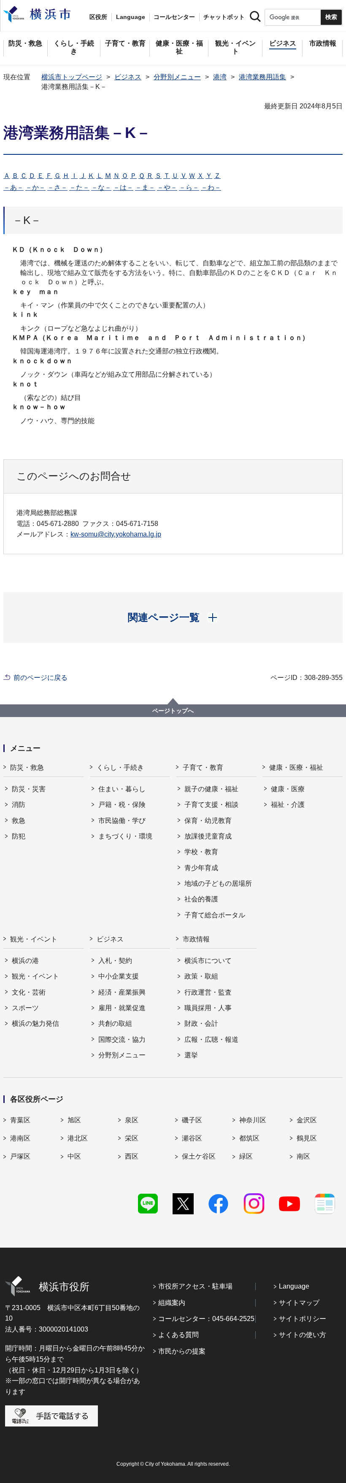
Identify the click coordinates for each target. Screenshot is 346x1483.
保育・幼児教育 (208, 820)
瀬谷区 (192, 1138)
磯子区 (192, 1120)
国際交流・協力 (122, 1039)
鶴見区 (307, 1138)
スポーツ (25, 1007)
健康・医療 (288, 789)
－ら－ (189, 187)
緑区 (246, 1156)
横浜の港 (25, 960)
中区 (74, 1156)
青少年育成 (201, 867)
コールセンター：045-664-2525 (206, 1318)
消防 (18, 804)
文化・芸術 (29, 992)
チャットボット (224, 16)
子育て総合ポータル (214, 915)
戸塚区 (20, 1156)
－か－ (35, 187)
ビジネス (127, 77)
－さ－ (57, 187)
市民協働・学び (122, 820)
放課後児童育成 (208, 836)
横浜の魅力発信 (35, 1023)
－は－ (123, 187)
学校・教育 (201, 851)
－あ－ (13, 187)
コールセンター (174, 16)
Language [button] (130, 16)
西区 (131, 1156)
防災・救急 (27, 767)
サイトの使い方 (302, 1334)
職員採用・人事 (208, 1007)
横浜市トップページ (71, 77)
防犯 (18, 836)
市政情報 (196, 939)
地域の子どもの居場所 (218, 883)
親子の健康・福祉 (211, 789)
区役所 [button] (98, 16)
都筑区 (249, 1138)
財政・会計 (201, 1023)
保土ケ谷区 (199, 1156)
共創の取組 (115, 1023)
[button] (173, 617)
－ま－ (145, 187)
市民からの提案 (181, 1351)
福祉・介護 (288, 804)
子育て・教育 (203, 767)
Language (294, 1286)
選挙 (191, 1055)
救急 (18, 820)
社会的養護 (201, 899)
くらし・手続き (120, 767)
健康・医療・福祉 (296, 767)
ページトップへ (173, 710)
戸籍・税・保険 (122, 804)
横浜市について (208, 960)
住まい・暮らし (122, 789)
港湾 (220, 77)
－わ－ (211, 187)
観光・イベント (33, 939)
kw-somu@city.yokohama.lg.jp (115, 534)
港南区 (20, 1138)
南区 (303, 1156)
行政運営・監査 (208, 992)
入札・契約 (115, 960)
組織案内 (171, 1302)
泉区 (131, 1120)
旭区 (74, 1120)
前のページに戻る (41, 677)
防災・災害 (29, 789)
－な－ (101, 187)
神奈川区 (252, 1120)
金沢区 (307, 1120)
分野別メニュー (177, 77)
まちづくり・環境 (125, 836)
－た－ (79, 187)
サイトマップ (299, 1302)
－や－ (167, 187)
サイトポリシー (302, 1318)
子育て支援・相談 (211, 804)
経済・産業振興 (122, 992)
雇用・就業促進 (122, 1007)
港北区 (78, 1138)
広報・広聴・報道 (211, 1039)
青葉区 (20, 1120)
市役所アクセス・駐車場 (195, 1286)
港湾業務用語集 (262, 77)
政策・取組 (201, 976)
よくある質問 (178, 1334)
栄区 (131, 1138)
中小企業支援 (118, 976)
